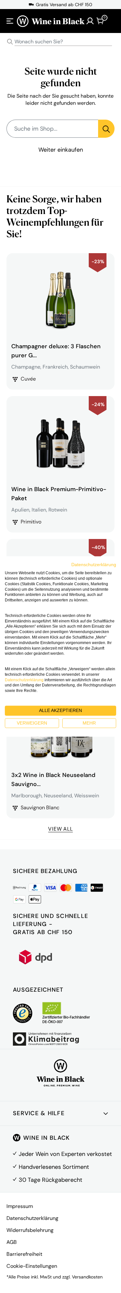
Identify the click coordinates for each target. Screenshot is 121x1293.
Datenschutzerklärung (32, 1218)
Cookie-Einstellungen (31, 1266)
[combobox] (60, 42)
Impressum (19, 1206)
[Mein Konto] (90, 21)
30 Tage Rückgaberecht (50, 1180)
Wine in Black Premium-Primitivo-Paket (58, 493)
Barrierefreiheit (24, 1254)
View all (60, 828)
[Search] (10, 41)
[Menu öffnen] (10, 21)
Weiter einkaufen (60, 150)
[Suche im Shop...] (106, 129)
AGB (11, 1242)
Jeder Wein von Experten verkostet (65, 1154)
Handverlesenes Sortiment (54, 1167)
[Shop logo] (51, 21)
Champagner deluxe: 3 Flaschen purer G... (56, 350)
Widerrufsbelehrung (30, 1230)
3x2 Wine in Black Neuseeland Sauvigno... (53, 779)
